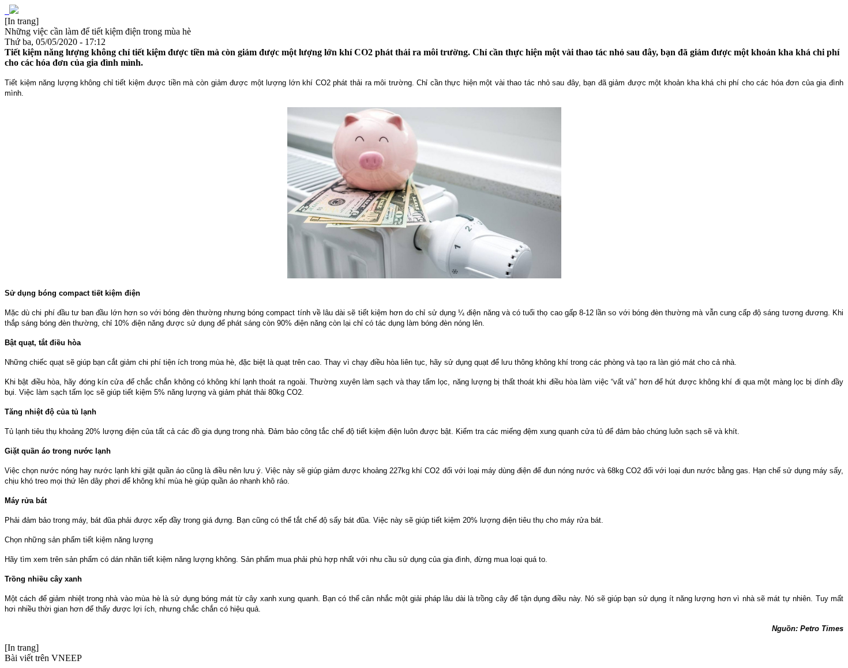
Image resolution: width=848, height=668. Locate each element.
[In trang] (22, 21)
